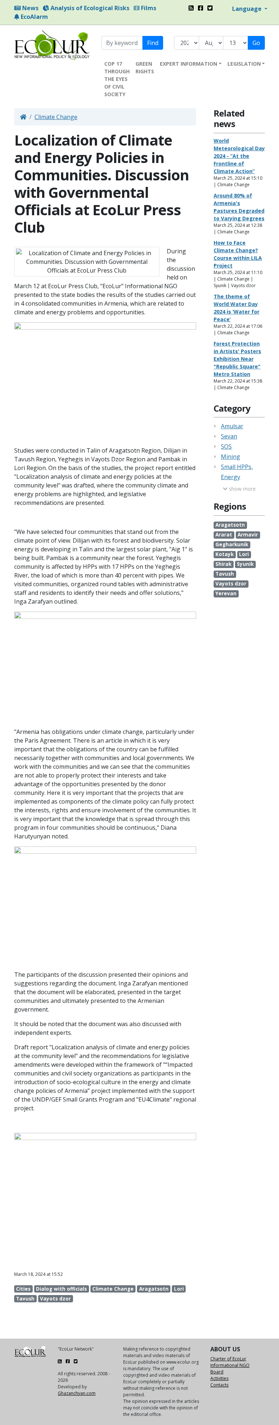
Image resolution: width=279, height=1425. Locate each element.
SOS (226, 446)
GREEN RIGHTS (145, 67)
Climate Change (56, 117)
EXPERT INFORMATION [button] (188, 63)
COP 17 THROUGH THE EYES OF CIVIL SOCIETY (117, 79)
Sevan (229, 436)
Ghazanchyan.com (77, 1393)
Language (247, 9)
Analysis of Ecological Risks (89, 8)
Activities (219, 1378)
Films (148, 8)
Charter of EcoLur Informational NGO (230, 1362)
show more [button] (241, 488)
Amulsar (232, 426)
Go (256, 43)
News (30, 8)
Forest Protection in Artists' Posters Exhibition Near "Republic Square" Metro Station (237, 358)
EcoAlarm (33, 17)
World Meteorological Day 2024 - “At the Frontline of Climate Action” (239, 156)
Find (152, 43)
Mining (230, 457)
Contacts (219, 1385)
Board (216, 1372)
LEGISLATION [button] (244, 63)
